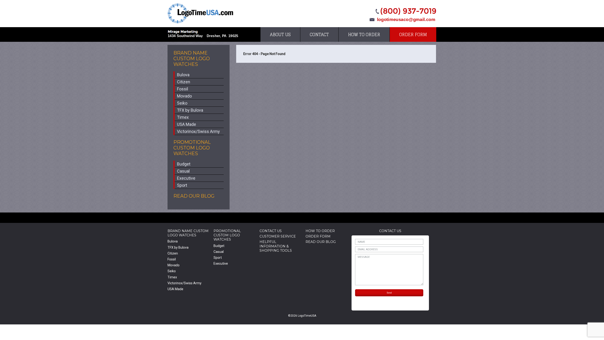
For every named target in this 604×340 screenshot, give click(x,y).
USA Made (186, 124)
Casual (183, 171)
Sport (182, 185)
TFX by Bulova (190, 110)
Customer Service (278, 236)
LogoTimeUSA (200, 13)
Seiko (182, 103)
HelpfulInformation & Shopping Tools (276, 246)
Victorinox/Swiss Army (198, 131)
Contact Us (271, 231)
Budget (183, 164)
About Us (280, 34)
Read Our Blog (193, 196)
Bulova (183, 74)
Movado (184, 96)
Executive (186, 178)
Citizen (183, 81)
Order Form (413, 34)
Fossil (182, 88)
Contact (319, 34)
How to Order (364, 34)
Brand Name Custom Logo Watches (191, 58)
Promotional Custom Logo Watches (192, 147)
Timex (183, 117)
